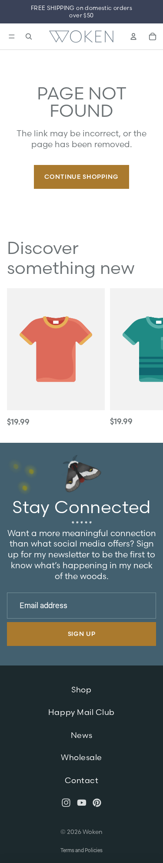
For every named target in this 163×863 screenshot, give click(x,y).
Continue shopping (81, 177)
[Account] (133, 36)
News (81, 735)
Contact (82, 780)
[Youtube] (82, 802)
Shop (81, 690)
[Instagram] (66, 802)
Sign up (82, 634)
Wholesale (81, 758)
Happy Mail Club (81, 712)
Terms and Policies (81, 850)
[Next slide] (146, 358)
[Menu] (11, 36)
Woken (93, 832)
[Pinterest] (97, 802)
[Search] (28, 36)
